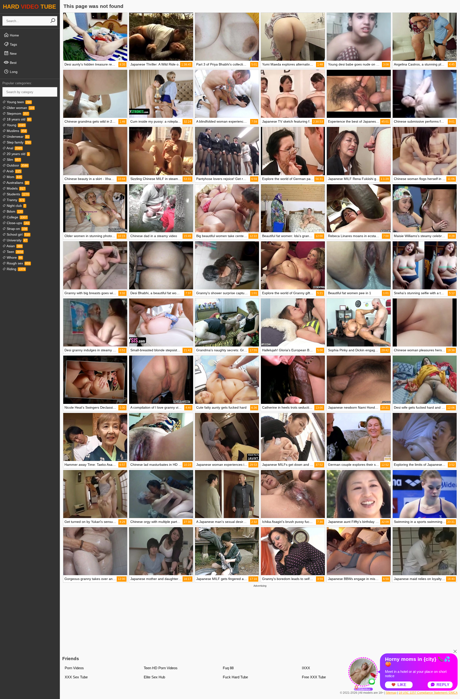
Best (13, 63)
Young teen (18, 102)
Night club (16, 206)
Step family (18, 142)
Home (14, 35)
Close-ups (17, 223)
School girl (18, 234)
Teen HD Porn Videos (161, 668)
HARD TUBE (29, 6)
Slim (13, 159)
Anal (14, 148)
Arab (13, 171)
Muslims (16, 131)
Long (13, 72)
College (16, 217)
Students (17, 194)
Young (15, 125)
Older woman (20, 108)
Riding (15, 269)
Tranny (15, 200)
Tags (13, 44)
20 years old (17, 154)
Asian (14, 246)
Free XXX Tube (314, 677)
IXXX (306, 668)
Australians (17, 183)
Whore (14, 257)
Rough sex (18, 263)
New (13, 53)
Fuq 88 (228, 668)
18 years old (18, 119)
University (16, 240)
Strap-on (16, 229)
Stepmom (17, 113)
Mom (14, 177)
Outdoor (17, 165)
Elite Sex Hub (154, 677)
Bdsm (14, 211)
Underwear (17, 136)
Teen (14, 252)
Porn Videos (74, 668)
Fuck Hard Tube (235, 677)
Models (15, 188)
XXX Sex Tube (76, 677)
